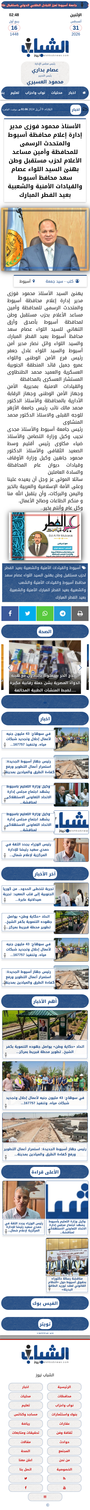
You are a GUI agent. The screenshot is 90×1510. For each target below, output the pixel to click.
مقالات (26, 1442)
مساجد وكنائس (25, 1414)
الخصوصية (64, 1469)
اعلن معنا (25, 1460)
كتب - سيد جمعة (59, 281)
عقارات (64, 1424)
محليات (56, 93)
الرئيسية (64, 1387)
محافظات (64, 1396)
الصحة (45, 631)
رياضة (25, 1424)
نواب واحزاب (35, 93)
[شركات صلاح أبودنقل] (45, 59)
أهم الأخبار (45, 1001)
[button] (81, 668)
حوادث (64, 1442)
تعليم (15, 93)
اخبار (72, 93)
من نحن (64, 1460)
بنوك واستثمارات (64, 1414)
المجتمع (64, 1451)
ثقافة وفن (64, 1433)
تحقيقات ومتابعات (25, 1433)
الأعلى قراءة (45, 1172)
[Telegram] (62, 613)
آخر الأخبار (45, 873)
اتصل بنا (25, 1469)
